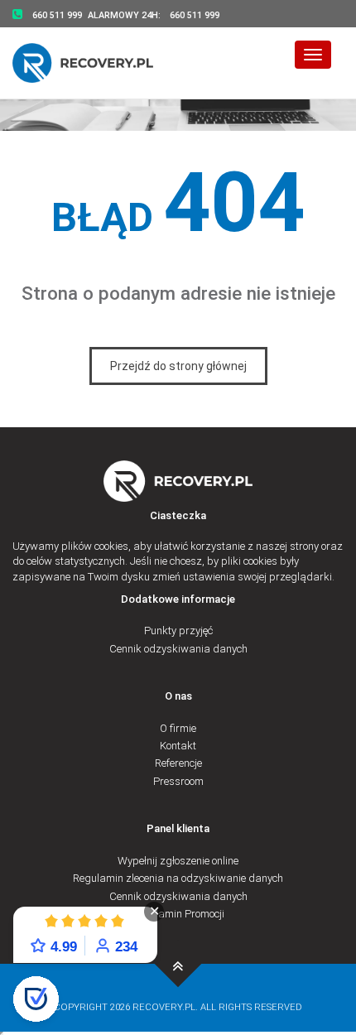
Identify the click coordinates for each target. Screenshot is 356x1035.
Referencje (178, 763)
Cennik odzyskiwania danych (178, 649)
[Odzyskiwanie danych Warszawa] (93, 62)
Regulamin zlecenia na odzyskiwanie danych (178, 878)
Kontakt (178, 745)
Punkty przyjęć (178, 630)
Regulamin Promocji (178, 913)
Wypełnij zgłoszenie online (178, 860)
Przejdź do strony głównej (178, 366)
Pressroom (178, 781)
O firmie (178, 728)
